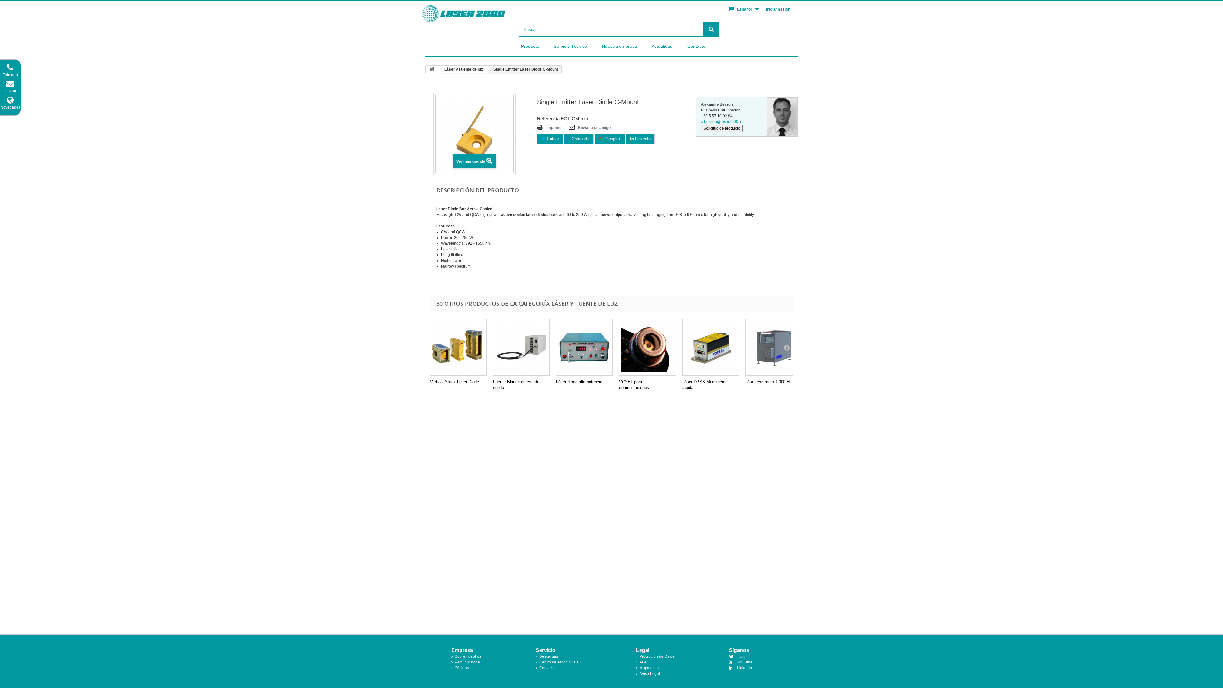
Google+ (612, 138)
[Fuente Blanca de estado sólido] (521, 347)
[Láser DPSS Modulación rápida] (710, 347)
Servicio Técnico (570, 46)
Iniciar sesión (778, 9)
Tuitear (552, 138)
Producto (530, 46)
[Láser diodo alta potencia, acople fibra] (584, 347)
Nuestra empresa (619, 46)
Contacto (696, 46)
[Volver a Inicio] (432, 70)
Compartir (580, 138)
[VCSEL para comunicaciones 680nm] (647, 347)
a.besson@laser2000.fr (721, 121)
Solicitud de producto (722, 128)
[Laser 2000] (475, 13)
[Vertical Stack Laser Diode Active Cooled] (458, 347)
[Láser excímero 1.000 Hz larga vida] (773, 347)
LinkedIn (642, 138)
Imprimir (554, 127)
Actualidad (662, 46)
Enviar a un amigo (594, 127)
